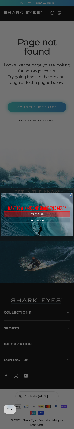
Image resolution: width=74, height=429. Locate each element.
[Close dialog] (70, 195)
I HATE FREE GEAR (37, 220)
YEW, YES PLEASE (37, 214)
